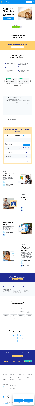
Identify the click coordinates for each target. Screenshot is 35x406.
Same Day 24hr (17, 343)
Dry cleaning (16, 369)
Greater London (21, 311)
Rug (13, 335)
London (14, 315)
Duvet (13, 338)
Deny (19, 402)
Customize (28, 402)
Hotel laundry (12, 383)
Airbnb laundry (12, 374)
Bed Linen (20, 335)
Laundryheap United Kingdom (7, 369)
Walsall (14, 318)
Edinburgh (13, 311)
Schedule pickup (26, 144)
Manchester (21, 315)
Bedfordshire (6, 308)
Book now (9, 18)
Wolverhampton (21, 318)
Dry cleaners (12, 379)
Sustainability (5, 382)
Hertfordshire (6, 315)
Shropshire (29, 315)
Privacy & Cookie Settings (6, 403)
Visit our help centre (17, 123)
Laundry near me (5, 384)
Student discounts (13, 388)
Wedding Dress (20, 338)
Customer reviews (6, 381)
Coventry (28, 308)
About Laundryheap (21, 374)
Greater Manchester (29, 312)
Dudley (6, 311)
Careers (19, 379)
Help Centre (5, 377)
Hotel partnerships (29, 374)
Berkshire (13, 308)
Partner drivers (20, 381)
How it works (5, 374)
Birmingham (21, 308)
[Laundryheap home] (5, 2)
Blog (18, 377)
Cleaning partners (21, 382)
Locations (4, 379)
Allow (24, 399)
